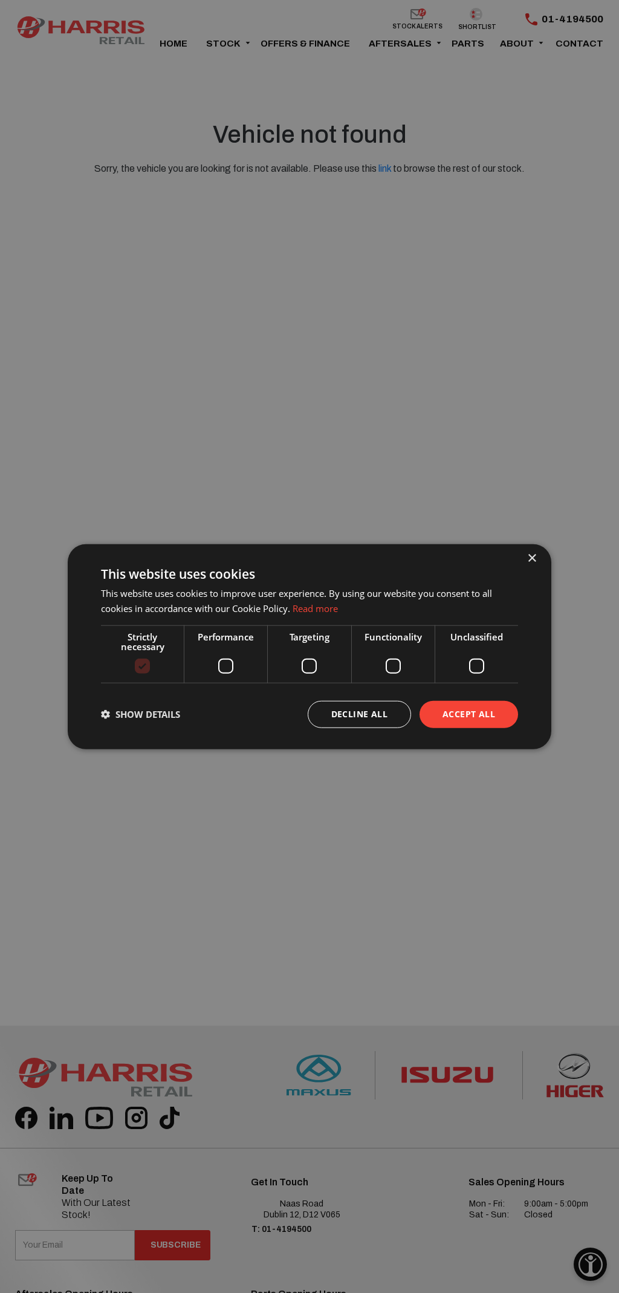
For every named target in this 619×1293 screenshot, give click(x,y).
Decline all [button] (359, 714)
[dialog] (309, 646)
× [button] (531, 558)
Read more (315, 608)
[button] (140, 714)
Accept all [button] (468, 714)
